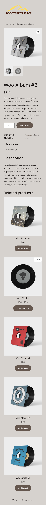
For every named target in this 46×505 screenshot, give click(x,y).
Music (12, 24)
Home (6, 24)
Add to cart (25, 125)
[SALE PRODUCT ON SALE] (23, 276)
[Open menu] (40, 10)
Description (12, 144)
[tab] (23, 144)
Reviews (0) (11, 149)
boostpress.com (28, 500)
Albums (19, 24)
